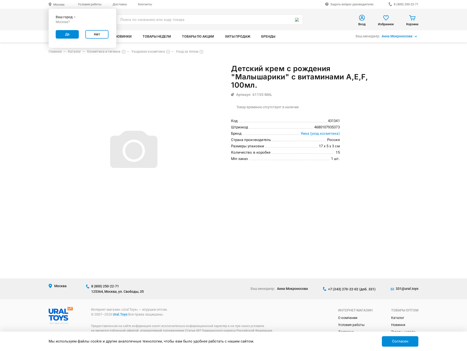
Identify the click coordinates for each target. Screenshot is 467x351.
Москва (58, 4)
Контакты (145, 4)
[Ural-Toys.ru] (61, 319)
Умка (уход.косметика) (320, 133)
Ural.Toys (120, 314)
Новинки (398, 325)
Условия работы (89, 4)
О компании (347, 318)
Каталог (397, 318)
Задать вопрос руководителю (352, 4)
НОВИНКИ (123, 36)
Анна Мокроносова (397, 36)
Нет (97, 34)
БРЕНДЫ (268, 36)
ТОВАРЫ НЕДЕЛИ (157, 36)
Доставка (120, 4)
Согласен (400, 341)
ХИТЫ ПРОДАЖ (237, 36)
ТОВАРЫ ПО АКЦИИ (198, 36)
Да (67, 34)
